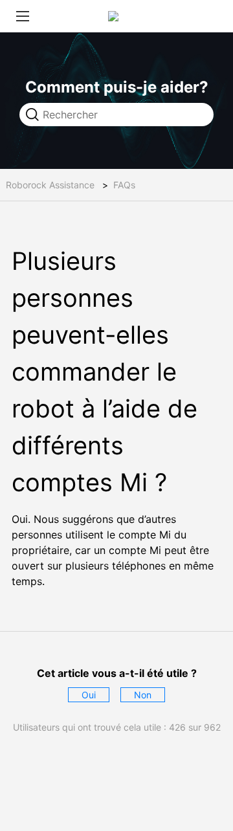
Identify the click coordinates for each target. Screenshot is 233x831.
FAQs (124, 184)
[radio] (88, 694)
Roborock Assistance (50, 184)
